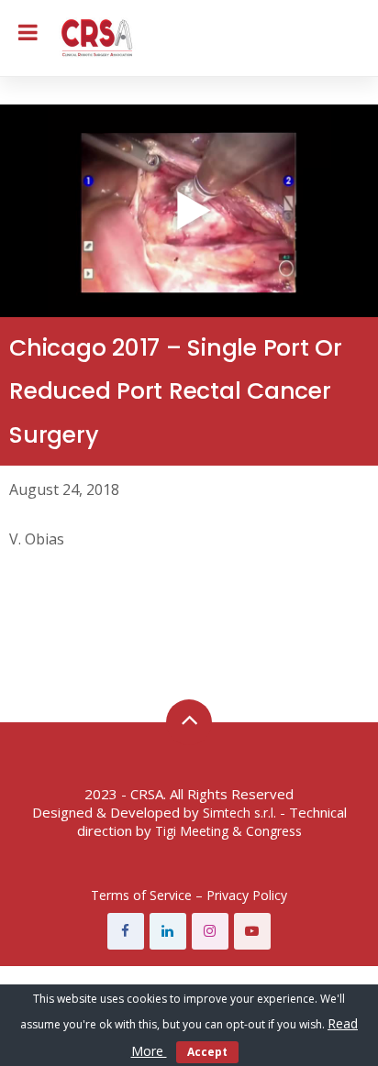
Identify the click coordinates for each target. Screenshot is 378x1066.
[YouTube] (252, 931)
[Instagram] (210, 931)
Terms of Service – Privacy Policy (189, 895)
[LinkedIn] (168, 931)
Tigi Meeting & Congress (228, 831)
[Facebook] (125, 931)
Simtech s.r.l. (239, 812)
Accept (207, 1052)
